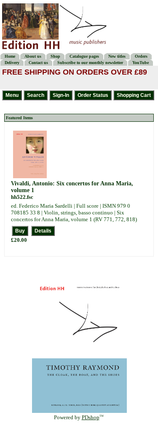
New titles (117, 56)
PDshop (90, 417)
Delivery (12, 62)
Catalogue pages (84, 56)
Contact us (38, 62)
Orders (141, 56)
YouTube (140, 62)
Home (10, 56)
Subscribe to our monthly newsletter (90, 62)
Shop (55, 56)
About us (32, 56)
